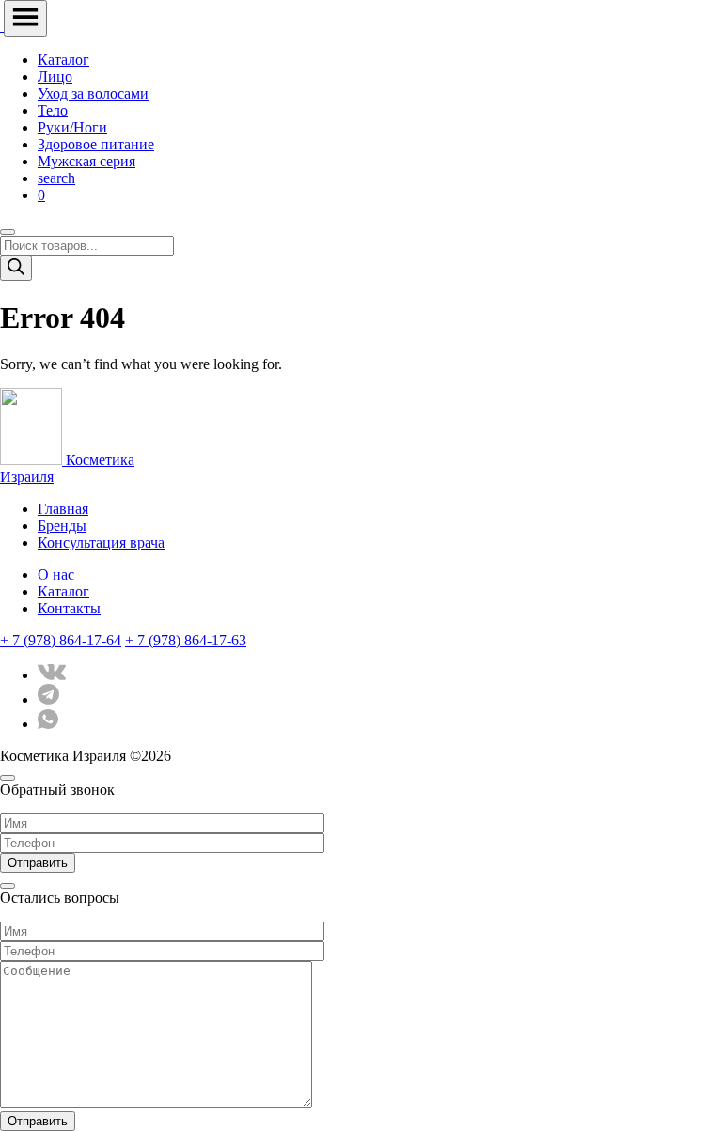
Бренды (62, 526)
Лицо (55, 77)
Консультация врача (101, 542)
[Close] (7, 232)
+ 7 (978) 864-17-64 (60, 640)
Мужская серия (86, 161)
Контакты (69, 608)
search (56, 178)
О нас (56, 574)
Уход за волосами (93, 93)
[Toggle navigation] (25, 18)
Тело (53, 110)
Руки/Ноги (72, 127)
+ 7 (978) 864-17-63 (185, 640)
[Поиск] (16, 268)
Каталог (63, 60)
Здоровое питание (96, 144)
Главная (63, 509)
